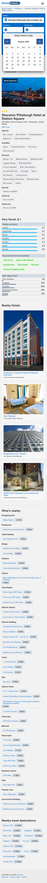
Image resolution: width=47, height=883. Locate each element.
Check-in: (6, 25)
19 (23, 61)
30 (7, 68)
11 (18, 57)
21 (35, 61)
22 (40, 61)
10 (12, 57)
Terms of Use (15, 877)
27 (29, 65)
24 (12, 65)
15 (40, 57)
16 (7, 61)
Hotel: (5, 16)
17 (12, 61)
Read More (20, 875)
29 (40, 65)
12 (23, 57)
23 (7, 65)
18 (18, 61)
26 (23, 65)
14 (35, 57)
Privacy (24, 877)
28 (35, 65)
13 (29, 57)
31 (12, 68)
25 (18, 65)
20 (29, 61)
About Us (5, 877)
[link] (11, 3)
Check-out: (28, 25)
